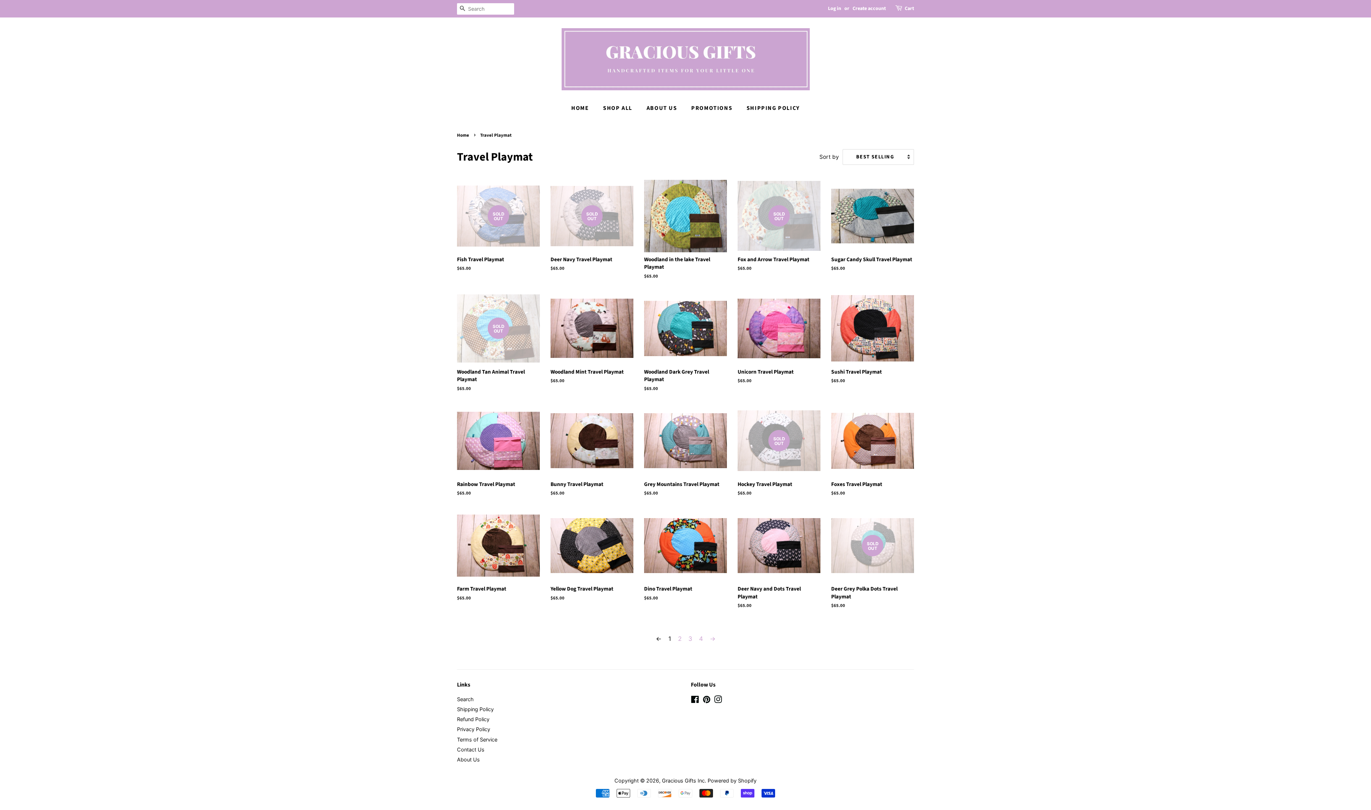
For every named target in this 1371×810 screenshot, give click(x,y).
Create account (869, 8)
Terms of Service (477, 739)
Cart (909, 8)
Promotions (711, 108)
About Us (662, 108)
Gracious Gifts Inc (683, 781)
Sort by (829, 156)
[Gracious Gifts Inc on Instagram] (718, 701)
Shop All (617, 108)
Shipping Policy (773, 108)
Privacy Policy (473, 729)
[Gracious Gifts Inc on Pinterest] (706, 701)
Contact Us (470, 749)
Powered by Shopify (732, 781)
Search (465, 699)
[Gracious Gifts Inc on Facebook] (695, 701)
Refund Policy (473, 719)
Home (580, 108)
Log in (834, 8)
